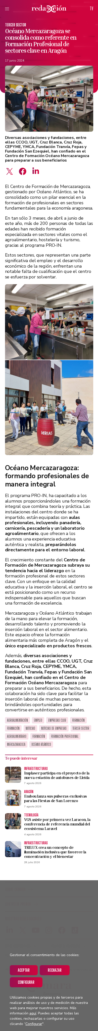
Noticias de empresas (54, 728)
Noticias (30, 728)
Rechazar (55, 970)
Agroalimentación (17, 720)
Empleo (38, 720)
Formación (78, 720)
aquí (32, 1013)
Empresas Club (57, 720)
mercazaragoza (16, 744)
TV (91, 8)
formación (38, 736)
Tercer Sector (15, 24)
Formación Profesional (64, 736)
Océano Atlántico (41, 744)
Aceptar (24, 970)
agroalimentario (16, 736)
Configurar (26, 982)
